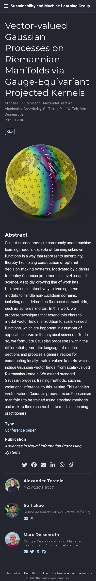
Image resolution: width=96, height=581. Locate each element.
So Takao (50, 109)
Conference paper (20, 430)
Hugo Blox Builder (36, 573)
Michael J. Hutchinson (23, 103)
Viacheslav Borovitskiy (23, 109)
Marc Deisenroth (41, 534)
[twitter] (24, 464)
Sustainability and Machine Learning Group (50, 6)
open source (72, 573)
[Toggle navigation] (6, 6)
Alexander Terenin (58, 103)
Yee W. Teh (69, 109)
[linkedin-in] (52, 464)
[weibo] (71, 464)
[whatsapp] (62, 464)
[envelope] (43, 464)
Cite (10, 131)
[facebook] (34, 464)
